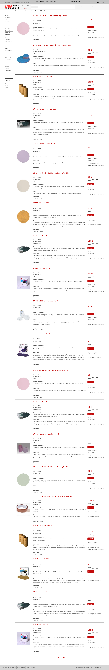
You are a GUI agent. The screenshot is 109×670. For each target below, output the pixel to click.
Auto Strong (7, 73)
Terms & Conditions (12, 667)
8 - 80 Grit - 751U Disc (40, 591)
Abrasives (7, 15)
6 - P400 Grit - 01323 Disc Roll (43, 76)
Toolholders (7, 62)
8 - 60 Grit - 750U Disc (40, 235)
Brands (93, 6)
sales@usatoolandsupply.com (14, 2)
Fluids (6, 19)
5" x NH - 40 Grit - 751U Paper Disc (44, 109)
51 (64, 657)
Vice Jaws (7, 68)
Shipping (7, 87)
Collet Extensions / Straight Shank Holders (8, 59)
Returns (6, 85)
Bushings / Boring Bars (8, 51)
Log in (103, 2)
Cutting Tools (8, 17)
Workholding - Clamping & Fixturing (8, 34)
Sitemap (27, 667)
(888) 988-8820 (26, 2)
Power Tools (7, 30)
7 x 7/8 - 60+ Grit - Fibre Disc (42, 334)
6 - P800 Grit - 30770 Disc (41, 624)
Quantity (89, 23)
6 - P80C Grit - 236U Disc (41, 559)
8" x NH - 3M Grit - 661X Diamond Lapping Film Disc (50, 16)
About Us (98, 6)
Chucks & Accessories (7, 47)
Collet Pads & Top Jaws (8, 42)
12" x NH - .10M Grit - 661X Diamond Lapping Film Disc (51, 467)
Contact (102, 6)
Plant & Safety (8, 28)
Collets (6, 55)
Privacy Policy (7, 80)
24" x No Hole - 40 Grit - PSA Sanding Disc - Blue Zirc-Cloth (52, 45)
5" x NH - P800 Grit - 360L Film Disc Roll (46, 434)
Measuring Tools (8, 26)
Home (82, 6)
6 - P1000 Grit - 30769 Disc (41, 268)
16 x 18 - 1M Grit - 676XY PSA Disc (44, 144)
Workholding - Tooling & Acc (8, 38)
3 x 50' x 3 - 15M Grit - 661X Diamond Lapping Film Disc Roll (52, 496)
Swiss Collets (7, 53)
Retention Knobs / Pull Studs (8, 65)
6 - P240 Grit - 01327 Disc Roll (43, 526)
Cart (99, 2)
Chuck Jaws (7, 44)
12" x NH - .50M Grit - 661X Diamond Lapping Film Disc (51, 173)
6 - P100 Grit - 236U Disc (41, 202)
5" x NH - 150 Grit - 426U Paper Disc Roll (46, 301)
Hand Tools (7, 21)
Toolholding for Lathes (8, 71)
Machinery (7, 23)
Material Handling (8, 25)
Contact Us (33, 667)
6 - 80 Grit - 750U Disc (40, 401)
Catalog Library (88, 6)
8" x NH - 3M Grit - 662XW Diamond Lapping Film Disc (50, 370)
